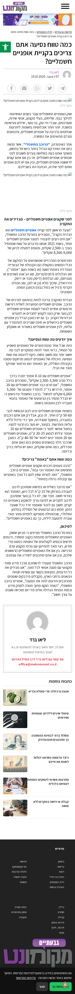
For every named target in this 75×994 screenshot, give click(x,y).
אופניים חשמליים (23, 230)
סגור (42, 986)
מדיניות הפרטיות (26, 977)
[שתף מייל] (24, 88)
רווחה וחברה (21, 907)
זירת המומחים (44, 32)
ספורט (61, 912)
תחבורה (23, 917)
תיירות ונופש (58, 922)
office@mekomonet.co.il (37, 664)
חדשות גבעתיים (63, 32)
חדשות (23, 861)
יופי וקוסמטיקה (19, 866)
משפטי (23, 882)
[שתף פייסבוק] (11, 88)
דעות (61, 871)
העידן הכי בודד (56, 877)
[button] (5, 47)
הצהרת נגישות (57, 887)
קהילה (61, 917)
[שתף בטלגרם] (62, 88)
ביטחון (61, 861)
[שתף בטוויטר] (50, 88)
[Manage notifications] (65, 985)
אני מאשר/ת (60, 986)
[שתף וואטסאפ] (37, 88)
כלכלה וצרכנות (19, 871)
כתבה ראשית (20, 877)
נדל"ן (61, 907)
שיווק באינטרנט (19, 912)
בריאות (60, 866)
